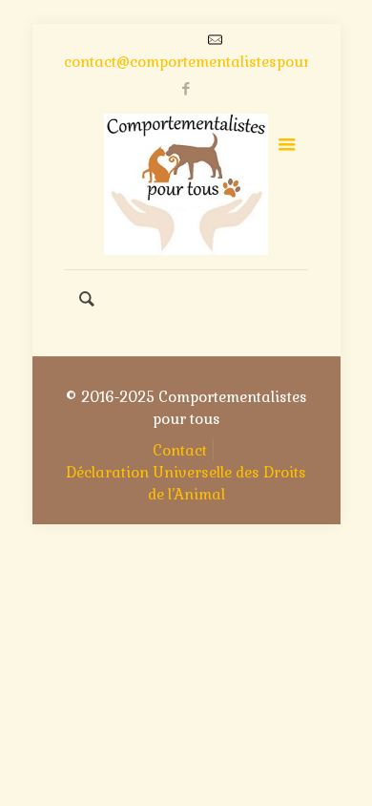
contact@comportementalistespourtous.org (215, 62)
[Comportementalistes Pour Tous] (186, 184)
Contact (180, 450)
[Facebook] (186, 88)
